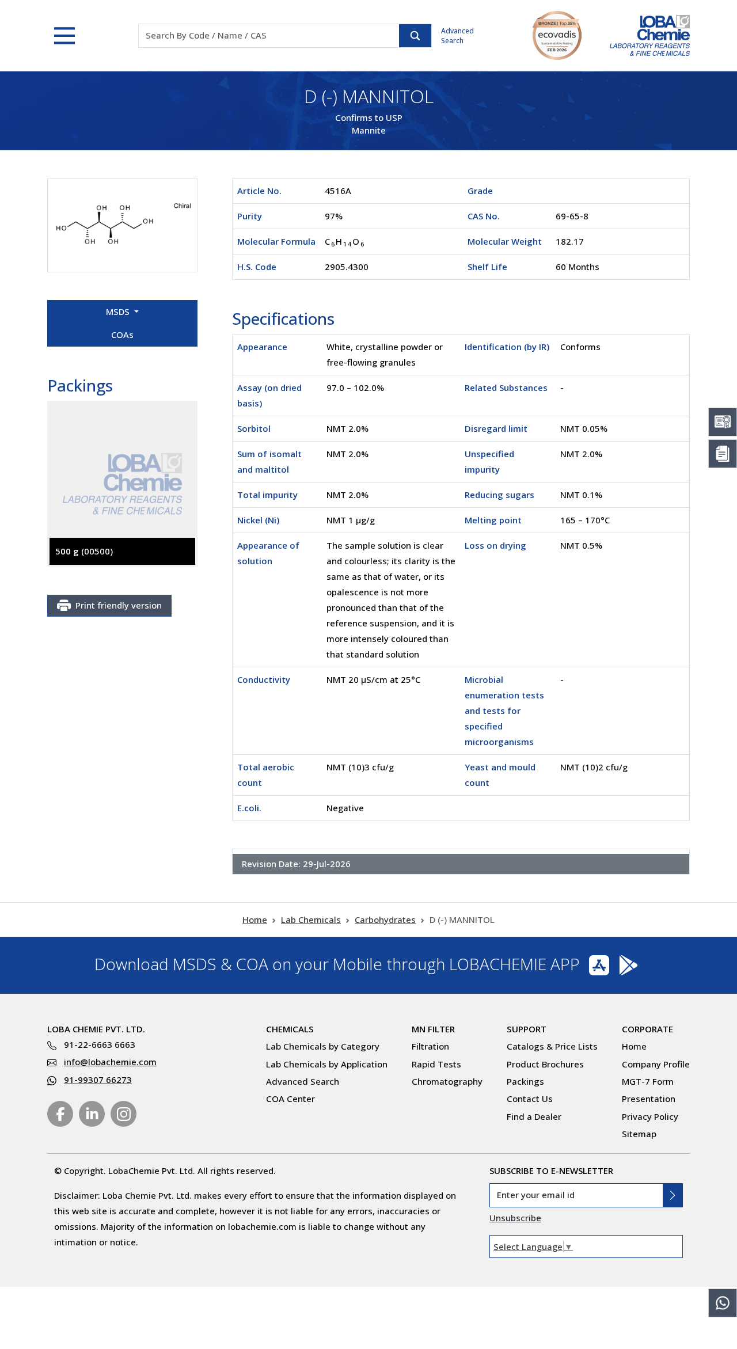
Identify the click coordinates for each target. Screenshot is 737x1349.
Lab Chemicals (311, 919)
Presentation (648, 1098)
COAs (122, 334)
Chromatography (447, 1081)
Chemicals (290, 1029)
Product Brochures (545, 1064)
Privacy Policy (650, 1116)
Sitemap (639, 1133)
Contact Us (530, 1098)
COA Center (290, 1098)
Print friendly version (118, 605)
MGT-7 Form (648, 1081)
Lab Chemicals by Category (322, 1046)
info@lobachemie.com (110, 1061)
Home (254, 919)
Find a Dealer (534, 1116)
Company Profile (656, 1064)
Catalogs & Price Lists (552, 1046)
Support (526, 1029)
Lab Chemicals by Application (327, 1064)
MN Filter (433, 1029)
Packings (525, 1081)
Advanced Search (457, 35)
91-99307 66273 (98, 1079)
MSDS (119, 311)
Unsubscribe (515, 1217)
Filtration (430, 1046)
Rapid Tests (436, 1064)
